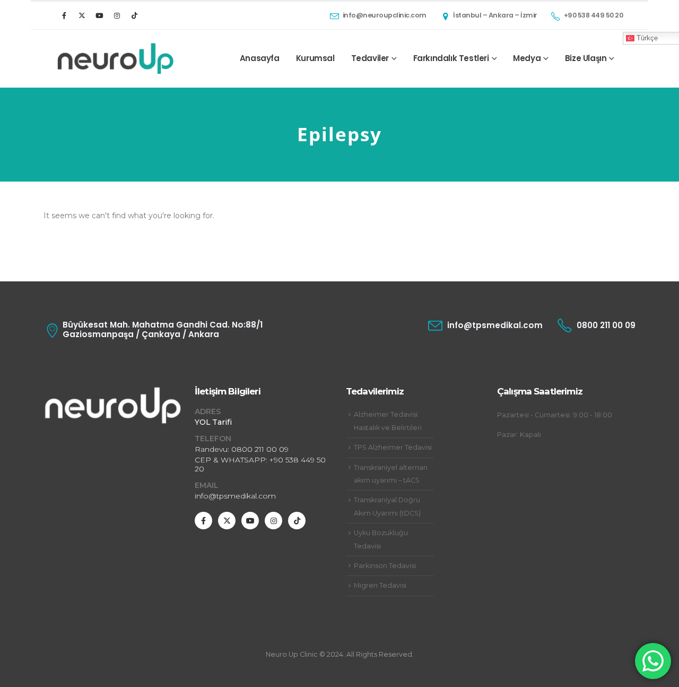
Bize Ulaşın (586, 58)
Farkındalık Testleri (451, 58)
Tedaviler (370, 58)
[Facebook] (64, 15)
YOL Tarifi (213, 422)
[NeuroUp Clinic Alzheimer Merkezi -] (115, 58)
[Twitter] (81, 15)
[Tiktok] (134, 15)
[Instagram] (116, 15)
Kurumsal (315, 58)
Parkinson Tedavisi (385, 566)
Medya (527, 58)
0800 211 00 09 (260, 449)
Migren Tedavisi (380, 585)
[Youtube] (99, 15)
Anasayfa (260, 58)
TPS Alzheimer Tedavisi (393, 447)
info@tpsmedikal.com (235, 496)
